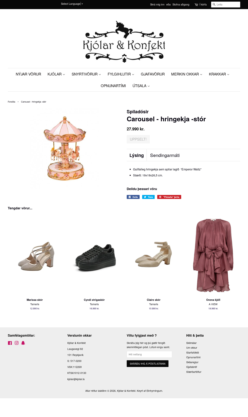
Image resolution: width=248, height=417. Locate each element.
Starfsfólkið (192, 352)
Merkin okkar (185, 74)
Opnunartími (193, 357)
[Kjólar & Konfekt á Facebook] (10, 343)
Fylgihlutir (120, 74)
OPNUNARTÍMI (113, 85)
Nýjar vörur (28, 74)
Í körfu (203, 4)
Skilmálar (191, 343)
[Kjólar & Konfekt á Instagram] (17, 343)
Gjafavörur (153, 74)
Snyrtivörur (85, 74)
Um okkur (191, 347)
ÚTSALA (140, 85)
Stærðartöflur (193, 372)
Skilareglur (192, 362)
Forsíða (11, 101)
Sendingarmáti (165, 155)
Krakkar (218, 74)
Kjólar (55, 74)
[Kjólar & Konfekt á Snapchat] (23, 343)
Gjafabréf (191, 367)
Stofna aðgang (180, 4)
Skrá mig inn (157, 4)
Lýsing (136, 155)
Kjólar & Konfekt (126, 390)
